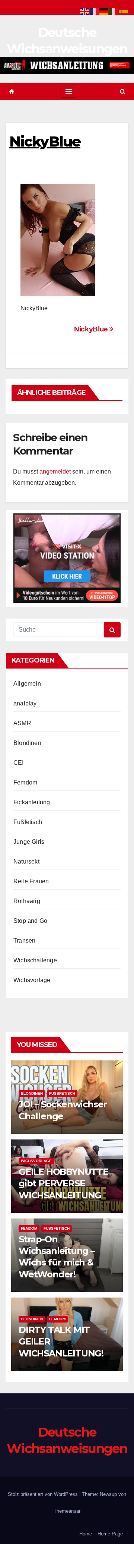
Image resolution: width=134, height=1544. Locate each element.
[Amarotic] (67, 65)
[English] (85, 11)
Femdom (25, 782)
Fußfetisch (27, 822)
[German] (104, 11)
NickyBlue (91, 329)
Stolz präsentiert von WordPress (43, 1494)
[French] (94, 11)
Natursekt (26, 861)
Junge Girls (28, 842)
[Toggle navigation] (69, 91)
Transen (24, 940)
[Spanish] (123, 11)
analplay (25, 703)
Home (85, 1534)
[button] (122, 91)
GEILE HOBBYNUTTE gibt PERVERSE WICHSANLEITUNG (63, 1183)
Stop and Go (30, 921)
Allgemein (27, 683)
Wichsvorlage (31, 980)
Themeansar (67, 1511)
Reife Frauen (31, 881)
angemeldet (55, 471)
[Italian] (114, 11)
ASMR (22, 723)
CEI (18, 763)
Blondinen (27, 743)
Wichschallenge (35, 960)
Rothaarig (26, 901)
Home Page (110, 1534)
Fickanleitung (31, 802)
